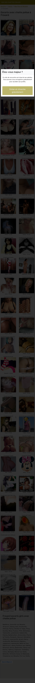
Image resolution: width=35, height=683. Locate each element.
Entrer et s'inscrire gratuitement (17, 90)
